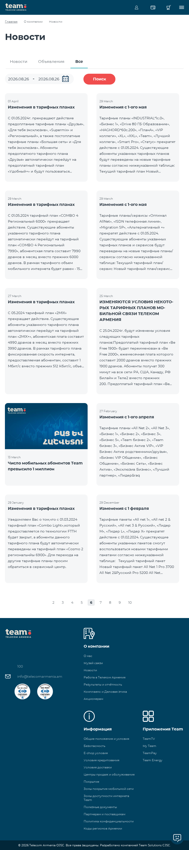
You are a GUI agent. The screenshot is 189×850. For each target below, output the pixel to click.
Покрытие (91, 781)
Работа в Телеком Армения (105, 677)
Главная (11, 21)
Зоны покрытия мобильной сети (109, 789)
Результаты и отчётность (103, 684)
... (65, 78)
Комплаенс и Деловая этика (105, 691)
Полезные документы (100, 807)
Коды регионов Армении (103, 828)
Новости (18, 61)
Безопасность (94, 746)
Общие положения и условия (106, 739)
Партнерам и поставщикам (104, 814)
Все (79, 61)
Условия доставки (98, 767)
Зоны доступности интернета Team (106, 798)
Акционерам (93, 699)
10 (130, 602)
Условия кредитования (101, 760)
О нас (88, 656)
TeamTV (149, 739)
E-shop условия (96, 753)
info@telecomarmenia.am (39, 676)
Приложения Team (163, 729)
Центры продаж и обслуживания (109, 774)
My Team (149, 746)
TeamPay (150, 753)
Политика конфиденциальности (109, 821)
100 (20, 666)
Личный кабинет (136, 7)
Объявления (51, 61)
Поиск (99, 79)
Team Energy (152, 760)
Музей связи (93, 663)
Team (16, 6)
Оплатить (153, 7)
